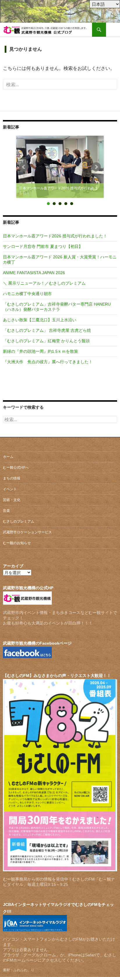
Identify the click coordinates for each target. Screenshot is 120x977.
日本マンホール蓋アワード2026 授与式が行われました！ (55, 236)
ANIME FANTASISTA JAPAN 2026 (34, 272)
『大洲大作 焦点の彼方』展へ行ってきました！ (48, 361)
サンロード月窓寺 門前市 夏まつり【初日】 (43, 246)
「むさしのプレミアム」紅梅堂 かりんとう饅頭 (46, 340)
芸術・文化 (11, 500)
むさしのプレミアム (18, 521)
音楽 (6, 511)
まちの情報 (11, 478)
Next (96, 167)
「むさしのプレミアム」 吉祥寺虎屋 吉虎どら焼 (47, 330)
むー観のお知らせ (17, 543)
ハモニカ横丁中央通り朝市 (27, 293)
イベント (10, 489)
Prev (24, 167)
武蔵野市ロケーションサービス (27, 532)
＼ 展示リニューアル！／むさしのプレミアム (44, 283)
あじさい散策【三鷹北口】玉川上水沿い (39, 320)
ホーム (8, 457)
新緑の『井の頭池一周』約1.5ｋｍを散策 (40, 351)
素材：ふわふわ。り (18, 970)
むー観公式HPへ (16, 467)
